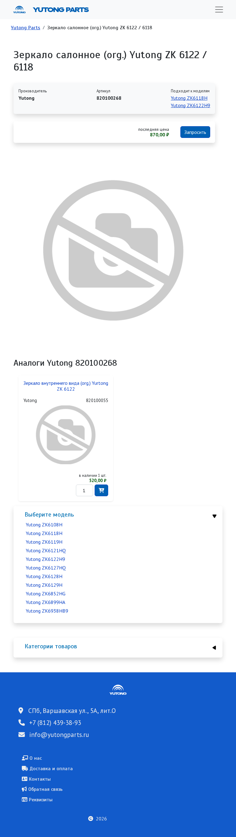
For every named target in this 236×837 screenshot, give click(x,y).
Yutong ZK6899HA (45, 602)
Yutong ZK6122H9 (45, 559)
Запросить (195, 132)
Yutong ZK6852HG (45, 593)
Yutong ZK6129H (44, 585)
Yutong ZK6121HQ (46, 550)
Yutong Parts (60, 9)
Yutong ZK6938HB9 (47, 611)
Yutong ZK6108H (44, 524)
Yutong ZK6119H (44, 542)
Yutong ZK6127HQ (46, 568)
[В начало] (22, 9)
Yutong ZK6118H (44, 533)
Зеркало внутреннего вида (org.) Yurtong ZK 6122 (65, 386)
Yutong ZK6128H (44, 576)
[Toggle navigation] (219, 9)
